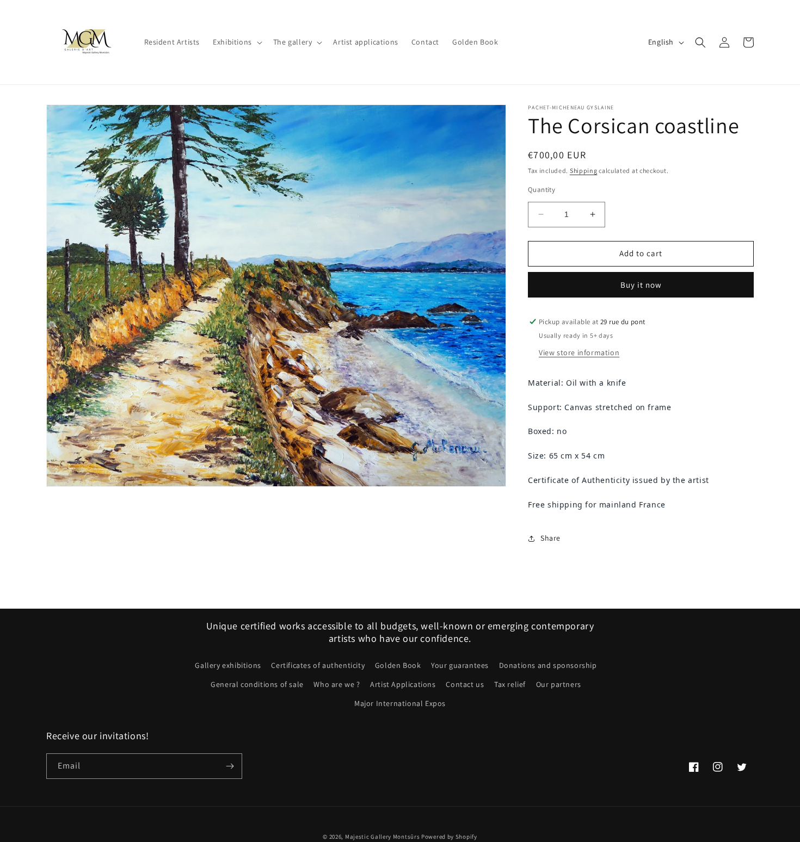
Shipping (584, 170)
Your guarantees (460, 665)
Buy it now (641, 285)
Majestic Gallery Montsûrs (382, 836)
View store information (579, 352)
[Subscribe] (230, 766)
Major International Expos (400, 703)
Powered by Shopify (449, 836)
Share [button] (550, 538)
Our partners (558, 684)
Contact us (465, 684)
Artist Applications (402, 684)
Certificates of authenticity (318, 665)
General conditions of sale (257, 684)
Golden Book (398, 665)
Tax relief (510, 684)
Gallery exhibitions (228, 665)
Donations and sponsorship (548, 665)
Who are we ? (336, 684)
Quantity (541, 189)
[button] (236, 41)
